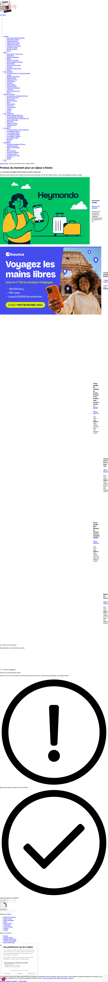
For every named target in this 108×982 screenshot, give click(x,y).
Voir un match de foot (13, 91)
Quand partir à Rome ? (13, 39)
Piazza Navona (11, 84)
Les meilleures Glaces (13, 134)
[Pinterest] (4, 28)
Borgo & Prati (11, 99)
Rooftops (9, 139)
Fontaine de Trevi (12, 80)
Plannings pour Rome (13, 44)
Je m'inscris (3, 909)
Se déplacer (7, 142)
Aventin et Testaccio (9, 917)
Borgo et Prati (7, 919)
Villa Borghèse (11, 81)
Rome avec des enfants (14, 65)
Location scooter (12, 154)
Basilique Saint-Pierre (13, 76)
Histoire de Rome (12, 49)
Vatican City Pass (12, 123)
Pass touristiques (8, 113)
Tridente (9, 109)
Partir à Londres (68, 978)
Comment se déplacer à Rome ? (16, 144)
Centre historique (12, 101)
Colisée (9, 75)
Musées (9, 59)
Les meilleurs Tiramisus (14, 136)
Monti (8, 102)
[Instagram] (4, 19)
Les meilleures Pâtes (13, 133)
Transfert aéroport (12, 41)
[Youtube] (4, 31)
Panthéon (9, 83)
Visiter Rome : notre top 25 (15, 54)
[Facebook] (4, 25)
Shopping (9, 67)
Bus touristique (11, 151)
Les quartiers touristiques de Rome (17, 96)
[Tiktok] (4, 22)
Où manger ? (7, 128)
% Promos (3, 15)
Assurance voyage (12, 47)
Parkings (9, 157)
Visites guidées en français (15, 62)
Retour (9, 51)
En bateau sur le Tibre (13, 155)
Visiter (5, 52)
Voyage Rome (22, 981)
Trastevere (10, 89)
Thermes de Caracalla (13, 88)
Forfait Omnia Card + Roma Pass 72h (18, 118)
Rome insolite (11, 64)
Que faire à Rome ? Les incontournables (18, 73)
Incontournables (8, 72)
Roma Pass (10, 122)
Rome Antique (11, 104)
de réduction (96, 412)
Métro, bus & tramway (13, 147)
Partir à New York (58, 978)
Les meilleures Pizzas (13, 131)
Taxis (8, 149)
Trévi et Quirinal (8, 927)
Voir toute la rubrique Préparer (16, 38)
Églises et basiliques (13, 57)
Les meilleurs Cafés (12, 138)
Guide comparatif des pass (15, 115)
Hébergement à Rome (13, 43)
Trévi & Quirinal (11, 107)
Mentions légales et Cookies (8, 981)
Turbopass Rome (12, 125)
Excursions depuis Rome (14, 68)
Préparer (6, 36)
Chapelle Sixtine (11, 78)
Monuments (10, 55)
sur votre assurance (96, 207)
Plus (5, 160)
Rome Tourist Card (12, 120)
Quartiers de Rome (8, 94)
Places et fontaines (13, 60)
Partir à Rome (4, 163)
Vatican (9, 110)
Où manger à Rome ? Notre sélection (18, 130)
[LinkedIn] (4, 33)
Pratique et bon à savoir (14, 46)
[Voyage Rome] (8, 13)
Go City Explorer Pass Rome (15, 117)
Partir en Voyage (47, 978)
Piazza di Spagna (12, 86)
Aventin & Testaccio (13, 97)
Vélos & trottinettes (13, 152)
